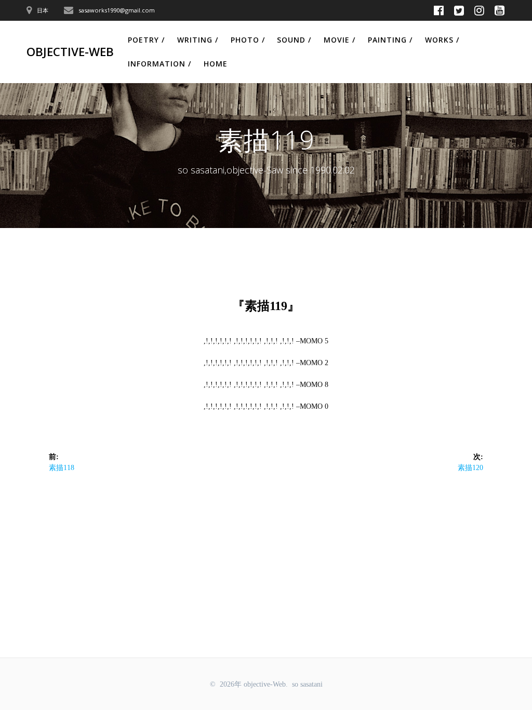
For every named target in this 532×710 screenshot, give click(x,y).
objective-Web (70, 52)
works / (442, 40)
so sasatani (307, 684)
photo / (248, 40)
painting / (390, 40)
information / (159, 64)
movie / (339, 40)
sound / (294, 40)
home (216, 64)
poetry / (146, 40)
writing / (197, 40)
